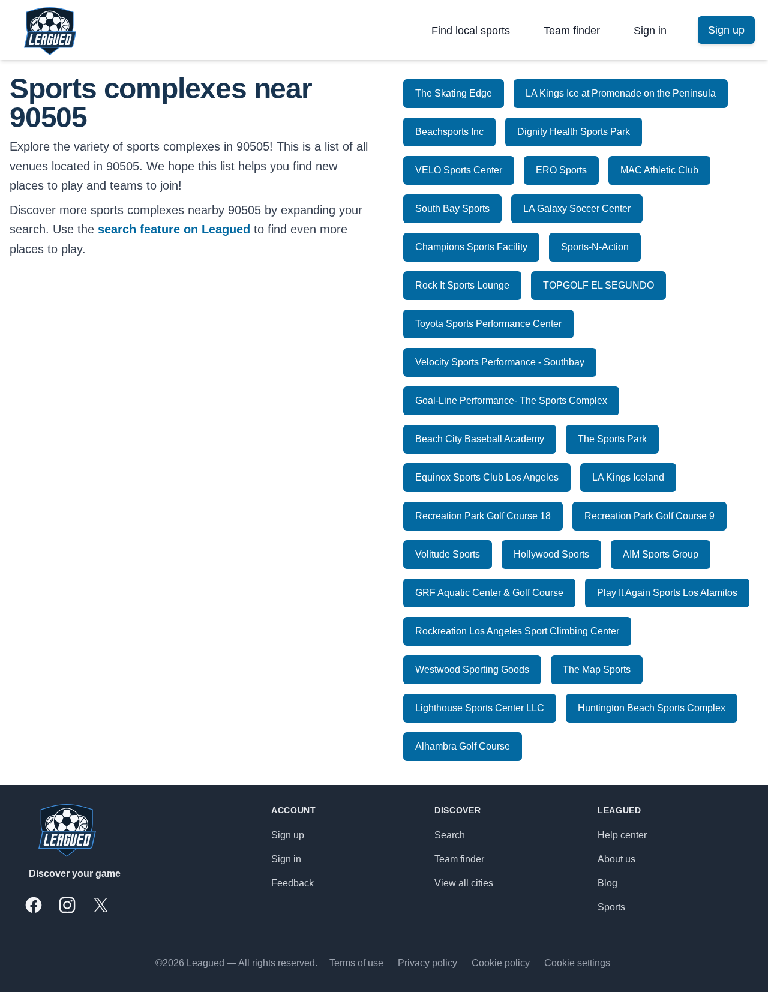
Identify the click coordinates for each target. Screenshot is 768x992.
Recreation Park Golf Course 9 (649, 516)
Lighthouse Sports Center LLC (479, 708)
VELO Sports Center (458, 170)
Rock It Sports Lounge (462, 285)
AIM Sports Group (660, 554)
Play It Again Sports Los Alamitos (667, 593)
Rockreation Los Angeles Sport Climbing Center (517, 631)
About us (616, 859)
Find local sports (470, 31)
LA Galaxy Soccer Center (577, 208)
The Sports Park (612, 439)
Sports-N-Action (595, 247)
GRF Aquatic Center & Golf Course (489, 593)
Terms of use (356, 963)
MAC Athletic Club (659, 170)
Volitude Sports (447, 554)
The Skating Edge (453, 93)
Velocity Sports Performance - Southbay (499, 362)
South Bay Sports (452, 208)
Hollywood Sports (551, 554)
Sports (611, 907)
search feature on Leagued (174, 229)
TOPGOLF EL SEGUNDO (598, 285)
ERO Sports (561, 170)
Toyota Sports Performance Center (488, 324)
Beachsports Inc (449, 132)
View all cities (463, 883)
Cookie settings (577, 963)
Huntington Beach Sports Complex (651, 708)
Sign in (650, 31)
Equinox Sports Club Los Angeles (487, 477)
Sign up (287, 835)
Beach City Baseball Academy (479, 439)
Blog (607, 883)
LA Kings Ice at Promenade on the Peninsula (621, 93)
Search (449, 835)
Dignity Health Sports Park (573, 132)
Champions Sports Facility (471, 247)
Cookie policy (501, 963)
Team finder (572, 31)
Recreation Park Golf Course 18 (483, 516)
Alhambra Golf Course (462, 746)
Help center (622, 835)
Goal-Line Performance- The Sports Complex (511, 400)
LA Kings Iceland (628, 477)
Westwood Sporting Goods (472, 669)
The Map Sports (597, 669)
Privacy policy (427, 963)
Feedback (292, 883)
